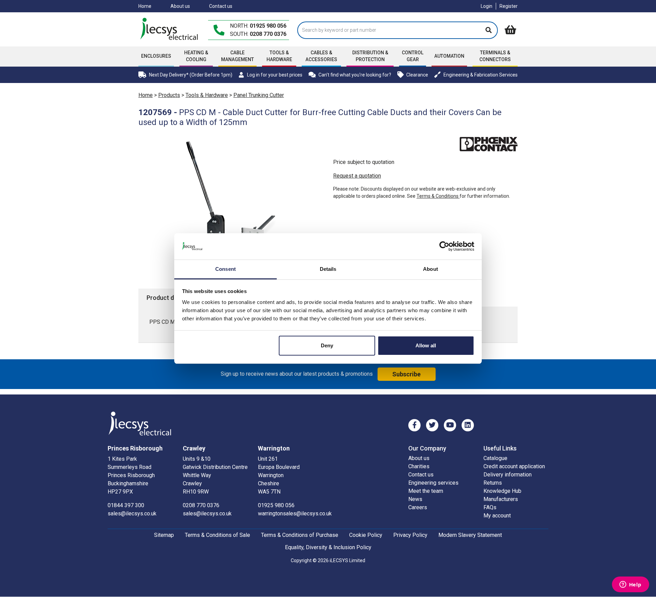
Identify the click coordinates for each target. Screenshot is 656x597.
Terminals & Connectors (495, 56)
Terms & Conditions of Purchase (299, 535)
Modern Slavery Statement (470, 535)
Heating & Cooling (196, 56)
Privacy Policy (410, 535)
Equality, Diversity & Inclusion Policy (328, 547)
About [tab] (430, 269)
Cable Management (237, 56)
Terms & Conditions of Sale (217, 535)
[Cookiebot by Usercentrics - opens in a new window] (444, 246)
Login (486, 6)
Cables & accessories (321, 56)
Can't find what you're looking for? (354, 75)
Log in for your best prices (274, 75)
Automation (449, 56)
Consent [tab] (225, 269)
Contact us (220, 6)
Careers (417, 507)
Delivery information (507, 474)
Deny (327, 345)
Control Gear (412, 56)
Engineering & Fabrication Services (480, 75)
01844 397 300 (126, 505)
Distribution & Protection (370, 56)
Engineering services (433, 483)
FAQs (489, 507)
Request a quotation (357, 175)
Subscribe (406, 374)
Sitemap (164, 535)
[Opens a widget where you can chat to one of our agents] (630, 585)
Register (509, 6)
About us (180, 6)
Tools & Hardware (279, 56)
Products (169, 95)
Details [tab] (328, 269)
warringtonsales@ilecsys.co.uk (295, 513)
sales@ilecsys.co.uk (132, 513)
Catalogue (495, 458)
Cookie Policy (365, 535)
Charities (418, 466)
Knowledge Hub (502, 491)
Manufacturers (500, 499)
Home (144, 6)
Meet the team (425, 491)
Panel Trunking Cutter (258, 95)
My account (497, 515)
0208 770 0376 (268, 34)
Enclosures (156, 56)
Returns (492, 483)
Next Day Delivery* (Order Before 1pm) (190, 75)
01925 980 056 (268, 26)
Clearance (417, 75)
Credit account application (514, 466)
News (415, 499)
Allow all (425, 345)
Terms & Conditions (438, 196)
